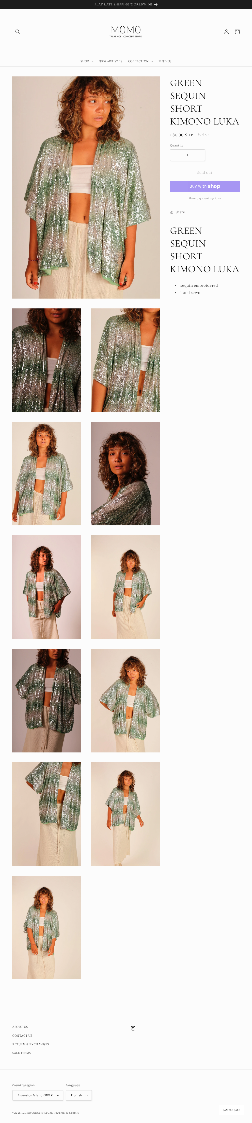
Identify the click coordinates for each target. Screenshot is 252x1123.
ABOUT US (20, 1026)
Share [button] (180, 212)
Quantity (176, 145)
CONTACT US (22, 1035)
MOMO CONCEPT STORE (37, 1112)
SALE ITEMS (21, 1053)
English (76, 1095)
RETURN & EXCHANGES (30, 1044)
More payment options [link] (205, 198)
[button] (17, 31)
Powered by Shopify (66, 1112)
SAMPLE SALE (231, 1110)
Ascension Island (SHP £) (35, 1095)
